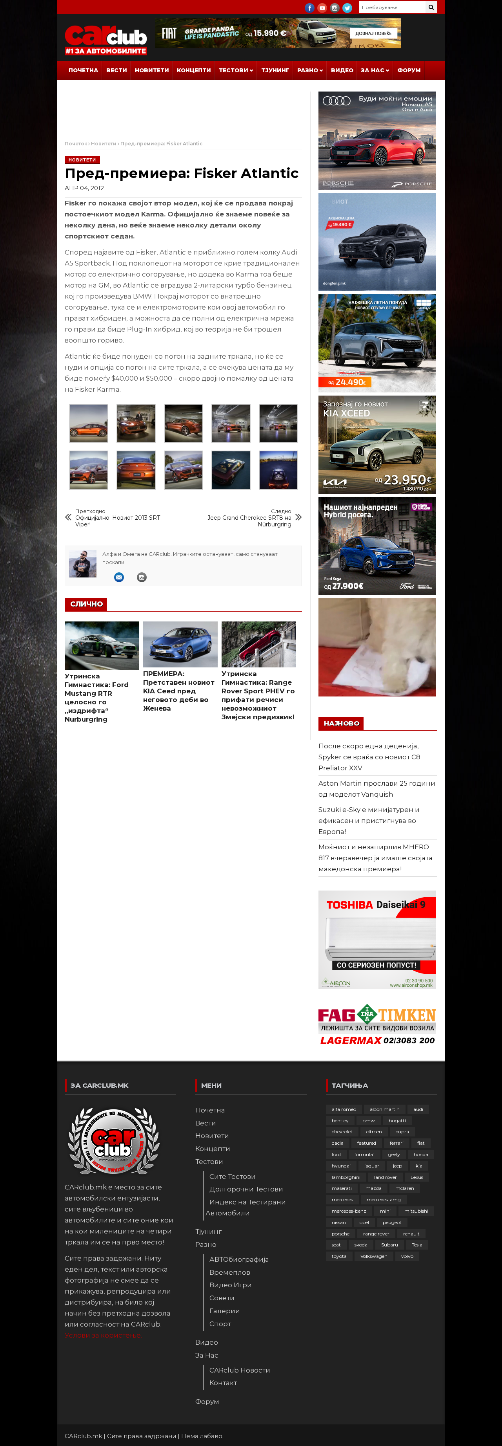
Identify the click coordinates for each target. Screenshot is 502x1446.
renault (411, 1234)
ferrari (397, 1143)
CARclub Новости (239, 1370)
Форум (409, 70)
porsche (340, 1234)
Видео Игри (230, 1285)
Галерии (224, 1311)
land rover (385, 1177)
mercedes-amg (384, 1199)
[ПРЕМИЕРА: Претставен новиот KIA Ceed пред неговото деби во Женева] (180, 644)
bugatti (397, 1120)
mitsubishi (416, 1211)
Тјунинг (275, 70)
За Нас (372, 70)
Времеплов (229, 1272)
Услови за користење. (103, 1335)
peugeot (392, 1222)
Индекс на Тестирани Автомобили (246, 1207)
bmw (368, 1120)
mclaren (404, 1188)
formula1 (365, 1154)
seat (336, 1245)
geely (394, 1154)
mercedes (342, 1199)
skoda (361, 1245)
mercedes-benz (349, 1211)
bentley (340, 1120)
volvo (407, 1256)
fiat (421, 1143)
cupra (402, 1131)
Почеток (76, 144)
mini (385, 1211)
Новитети (152, 70)
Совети (222, 1298)
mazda (374, 1188)
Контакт (223, 1383)
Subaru (389, 1245)
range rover (376, 1234)
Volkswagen (373, 1256)
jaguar (371, 1166)
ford (336, 1154)
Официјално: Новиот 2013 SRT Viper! (117, 518)
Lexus (417, 1177)
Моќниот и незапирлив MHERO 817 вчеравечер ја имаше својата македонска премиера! (375, 858)
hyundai (341, 1166)
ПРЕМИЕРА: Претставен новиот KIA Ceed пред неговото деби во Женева (179, 691)
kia (419, 1166)
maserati (342, 1188)
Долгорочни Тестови (246, 1189)
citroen (374, 1131)
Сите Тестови (232, 1176)
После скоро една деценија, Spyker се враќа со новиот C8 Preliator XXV (369, 757)
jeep (397, 1166)
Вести (116, 70)
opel (364, 1222)
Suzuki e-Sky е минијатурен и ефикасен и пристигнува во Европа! (369, 821)
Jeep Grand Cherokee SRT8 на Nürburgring (249, 518)
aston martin (385, 1109)
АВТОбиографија (239, 1259)
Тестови (233, 70)
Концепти (194, 70)
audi (418, 1109)
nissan (339, 1222)
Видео (342, 70)
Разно (307, 70)
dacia (338, 1143)
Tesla (417, 1245)
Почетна (83, 70)
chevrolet (342, 1131)
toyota (339, 1256)
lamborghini (346, 1177)
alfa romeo (344, 1109)
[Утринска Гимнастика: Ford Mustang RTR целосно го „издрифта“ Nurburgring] (102, 645)
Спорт (220, 1324)
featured (366, 1143)
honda (421, 1154)
